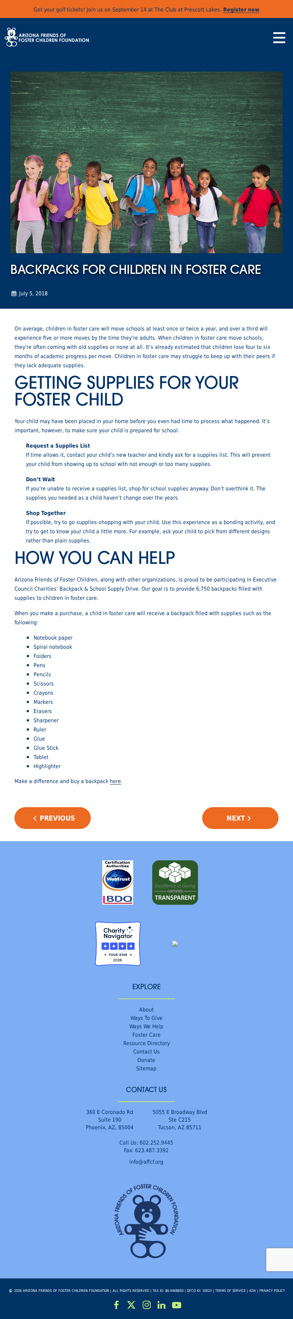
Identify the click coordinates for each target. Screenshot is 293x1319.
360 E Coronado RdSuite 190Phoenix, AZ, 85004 (110, 1119)
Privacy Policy (272, 1290)
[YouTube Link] (176, 1305)
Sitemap (146, 1068)
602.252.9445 (156, 1142)
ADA (252, 1290)
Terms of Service (230, 1290)
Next (236, 818)
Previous (57, 818)
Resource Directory (146, 1043)
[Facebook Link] (116, 1305)
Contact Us (146, 1051)
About (146, 1009)
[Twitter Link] (131, 1305)
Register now (241, 9)
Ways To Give (146, 1017)
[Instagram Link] (146, 1305)
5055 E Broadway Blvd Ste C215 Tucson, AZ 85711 (180, 1119)
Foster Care (146, 1034)
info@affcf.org (146, 1161)
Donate (146, 1059)
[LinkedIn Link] (161, 1305)
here (115, 781)
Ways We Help (146, 1026)
